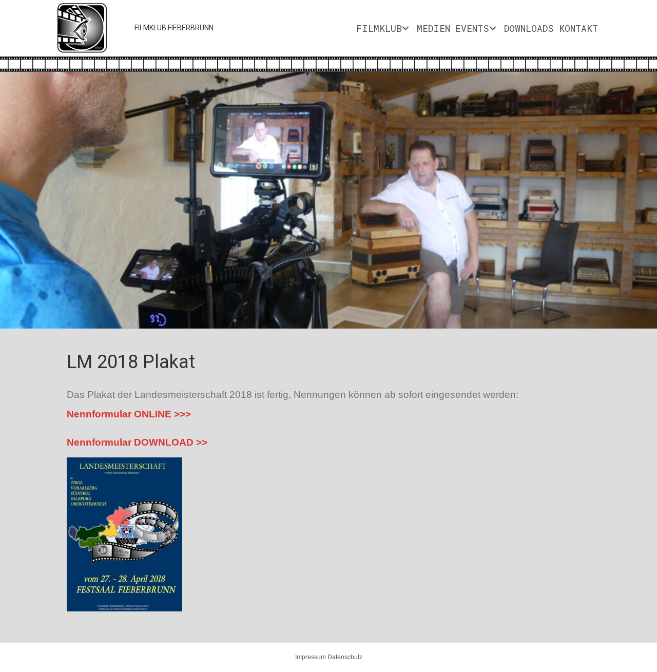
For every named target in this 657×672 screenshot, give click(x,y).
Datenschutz (344, 657)
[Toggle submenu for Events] (492, 28)
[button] (25, 214)
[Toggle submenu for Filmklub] (405, 28)
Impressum (310, 657)
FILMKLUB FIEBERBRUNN (174, 28)
